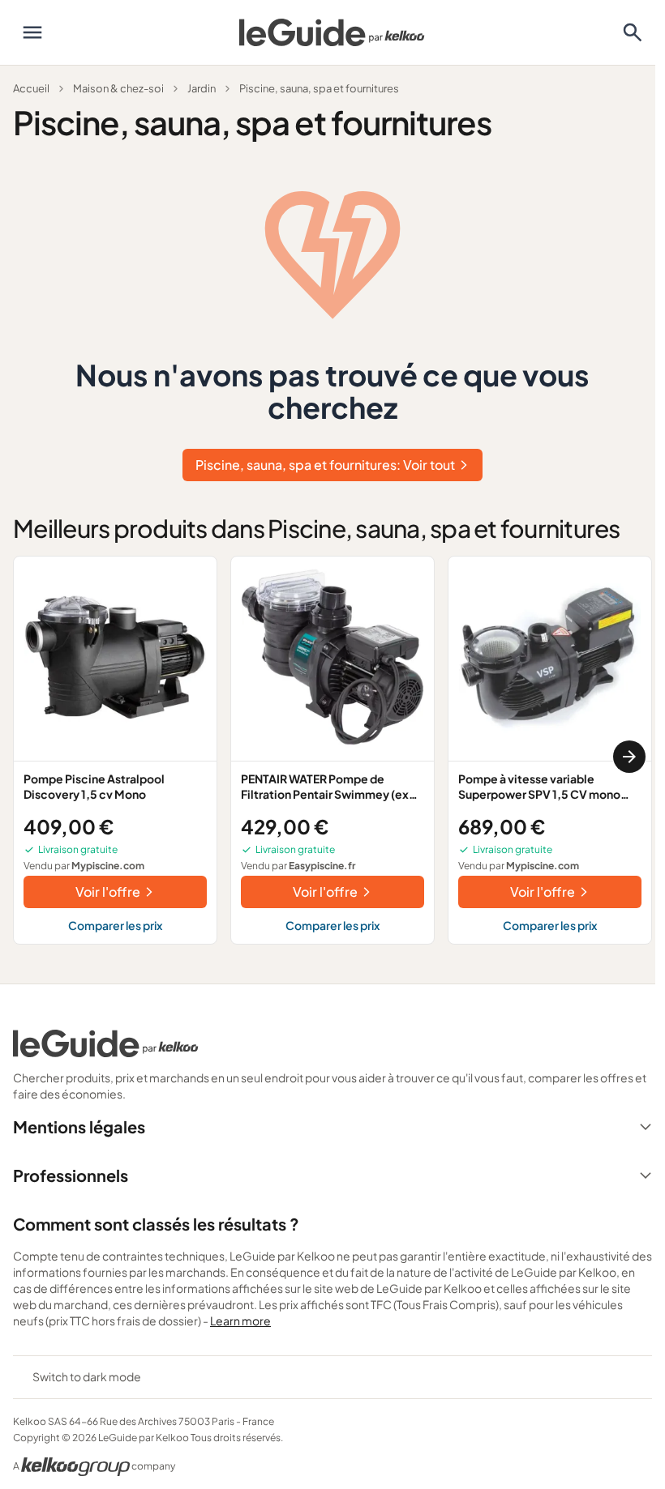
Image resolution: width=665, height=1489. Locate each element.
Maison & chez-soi (118, 88)
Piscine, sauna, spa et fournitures (319, 88)
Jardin (201, 88)
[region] (332, 756)
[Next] (629, 756)
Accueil (31, 88)
